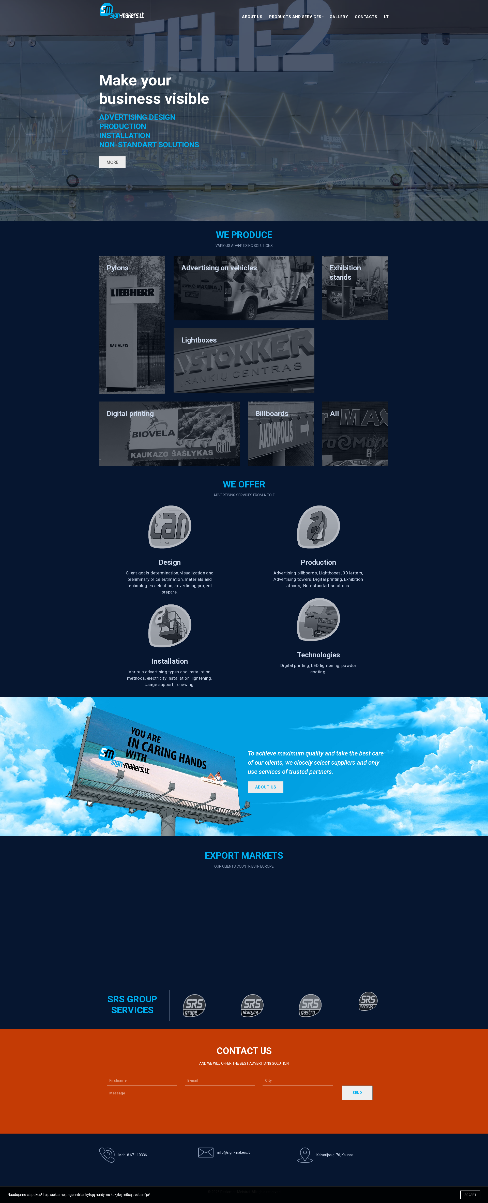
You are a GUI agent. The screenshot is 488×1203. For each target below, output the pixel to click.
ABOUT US (265, 787)
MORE (112, 162)
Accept (470, 1195)
